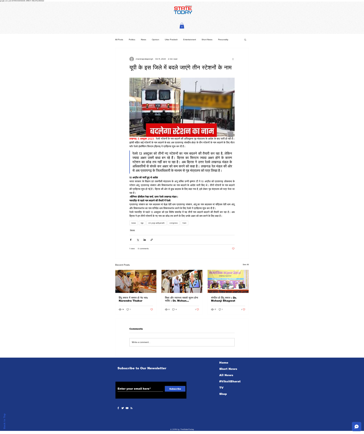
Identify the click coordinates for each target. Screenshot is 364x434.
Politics (132, 39)
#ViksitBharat (230, 381)
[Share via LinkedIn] (144, 239)
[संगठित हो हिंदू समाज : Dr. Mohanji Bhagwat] (228, 281)
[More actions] (233, 59)
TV (221, 387)
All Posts (119, 39)
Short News (207, 39)
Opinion (155, 39)
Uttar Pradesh (171, 39)
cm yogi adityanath (156, 223)
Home (223, 362)
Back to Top (4, 421)
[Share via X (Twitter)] (137, 239)
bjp (142, 223)
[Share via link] (151, 239)
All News (226, 375)
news (133, 223)
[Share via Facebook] (130, 239)
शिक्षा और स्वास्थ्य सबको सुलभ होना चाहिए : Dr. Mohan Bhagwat (181, 299)
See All (246, 264)
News (143, 39)
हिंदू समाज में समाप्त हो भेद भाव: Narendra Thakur (133, 299)
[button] (181, 26)
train (184, 223)
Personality (223, 39)
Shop (223, 393)
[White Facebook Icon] (118, 408)
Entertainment (189, 39)
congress (173, 223)
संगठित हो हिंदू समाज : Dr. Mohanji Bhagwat (224, 299)
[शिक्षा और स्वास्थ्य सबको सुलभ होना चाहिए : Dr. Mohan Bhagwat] (182, 281)
